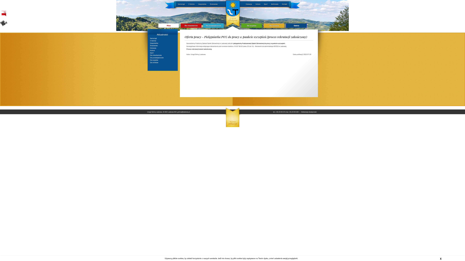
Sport (265, 4)
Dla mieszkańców (191, 25)
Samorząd (181, 4)
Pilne (169, 25)
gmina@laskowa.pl (183, 112)
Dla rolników (274, 25)
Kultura (258, 4)
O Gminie (191, 4)
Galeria (296, 25)
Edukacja (249, 4)
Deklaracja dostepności (309, 112)
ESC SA (297, 106)
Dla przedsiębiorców (213, 25)
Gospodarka (202, 4)
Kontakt (284, 4)
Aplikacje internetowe (309, 106)
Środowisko (214, 4)
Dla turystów (251, 25)
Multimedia (274, 4)
